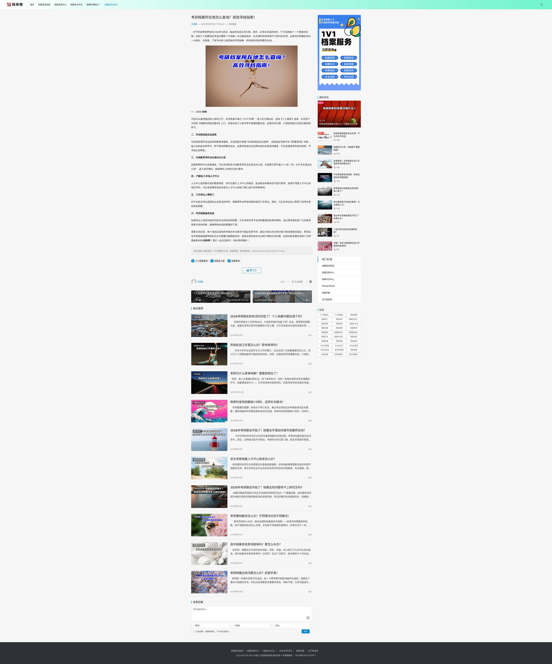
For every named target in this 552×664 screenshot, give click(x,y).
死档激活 (353, 341)
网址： (278, 625)
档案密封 (339, 324)
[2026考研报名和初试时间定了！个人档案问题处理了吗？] (209, 325)
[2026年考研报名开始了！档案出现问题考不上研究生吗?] (209, 496)
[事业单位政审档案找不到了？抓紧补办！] (325, 218)
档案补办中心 (328, 279)
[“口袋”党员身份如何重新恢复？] (325, 232)
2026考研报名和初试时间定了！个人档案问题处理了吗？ (267, 316)
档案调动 (353, 337)
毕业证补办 (324, 350)
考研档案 (232, 24)
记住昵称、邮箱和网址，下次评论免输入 (212, 631)
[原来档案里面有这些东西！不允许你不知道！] (325, 136)
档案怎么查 (219, 261)
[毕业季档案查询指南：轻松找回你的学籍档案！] (325, 177)
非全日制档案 (354, 354)
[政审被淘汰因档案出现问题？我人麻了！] (325, 191)
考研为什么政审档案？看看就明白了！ (254, 373)
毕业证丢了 (339, 346)
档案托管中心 (60, 4)
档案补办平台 (76, 4)
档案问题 (326, 292)
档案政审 (339, 328)
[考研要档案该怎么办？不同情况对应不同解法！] (209, 525)
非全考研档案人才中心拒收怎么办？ (253, 459)
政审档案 (353, 315)
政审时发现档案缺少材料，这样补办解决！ (257, 402)
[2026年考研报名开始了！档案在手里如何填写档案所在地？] (209, 439)
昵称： (198, 625)
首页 (32, 4)
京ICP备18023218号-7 (305, 655)
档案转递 (324, 341)
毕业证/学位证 (328, 286)
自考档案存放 (339, 354)
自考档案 (324, 354)
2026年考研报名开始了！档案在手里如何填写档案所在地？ (268, 430)
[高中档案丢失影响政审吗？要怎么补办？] (209, 553)
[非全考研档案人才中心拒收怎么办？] (209, 468)
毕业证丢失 (353, 346)
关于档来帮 (327, 299)
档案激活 (324, 332)
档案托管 (324, 328)
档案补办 (324, 337)
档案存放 (324, 324)
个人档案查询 (201, 261)
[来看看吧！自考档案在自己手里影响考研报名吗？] (325, 163)
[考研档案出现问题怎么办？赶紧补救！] (209, 582)
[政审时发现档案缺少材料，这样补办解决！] (209, 411)
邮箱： (238, 625)
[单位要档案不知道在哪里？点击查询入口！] (325, 204)
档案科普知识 (93, 4)
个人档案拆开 (325, 315)
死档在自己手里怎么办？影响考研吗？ (254, 345)
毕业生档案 (324, 346)
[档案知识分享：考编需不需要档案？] (325, 150)
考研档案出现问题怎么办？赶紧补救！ (254, 573)
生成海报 (298, 281)
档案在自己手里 (355, 319)
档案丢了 (324, 319)
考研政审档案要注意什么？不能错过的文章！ (339, 124)
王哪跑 (194, 24)
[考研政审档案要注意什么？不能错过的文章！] (339, 114)
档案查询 (236, 261)
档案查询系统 (44, 4)
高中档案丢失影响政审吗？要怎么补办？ (256, 544)
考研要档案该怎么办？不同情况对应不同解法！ (260, 516)
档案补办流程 (339, 337)
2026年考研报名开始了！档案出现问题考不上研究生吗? (266, 487)
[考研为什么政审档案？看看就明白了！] (209, 382)
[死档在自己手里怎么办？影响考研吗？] (209, 354)
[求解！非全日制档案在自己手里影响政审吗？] (325, 246)
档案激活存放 (339, 332)
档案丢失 (339, 319)
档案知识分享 (111, 4)
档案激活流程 (354, 332)
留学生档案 (339, 350)
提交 (305, 631)
